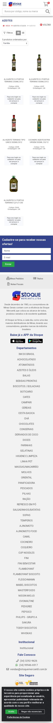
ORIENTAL (26, 477)
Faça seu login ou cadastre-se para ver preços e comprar (14, 100)
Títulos (39, 279)
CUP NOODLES (26, 552)
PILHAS (26, 493)
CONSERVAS (26, 429)
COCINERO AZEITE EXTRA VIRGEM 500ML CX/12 (39, 141)
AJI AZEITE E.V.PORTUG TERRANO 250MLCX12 (14, 80)
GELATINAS (26, 450)
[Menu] (4, 4)
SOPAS (26, 515)
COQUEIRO (26, 547)
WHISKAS (26, 633)
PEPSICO (27, 611)
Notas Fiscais (16, 284)
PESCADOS (26, 488)
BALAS (26, 375)
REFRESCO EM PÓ (26, 504)
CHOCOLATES (26, 423)
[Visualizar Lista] (23, 33)
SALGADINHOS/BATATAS (26, 509)
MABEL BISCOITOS (26, 585)
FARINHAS (26, 445)
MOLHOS (26, 472)
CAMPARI (26, 402)
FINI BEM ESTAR (26, 563)
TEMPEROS (26, 520)
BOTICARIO (26, 391)
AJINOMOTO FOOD (26, 531)
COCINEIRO (26, 542)
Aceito (11, 711)
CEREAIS (26, 407)
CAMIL (26, 536)
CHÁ (26, 418)
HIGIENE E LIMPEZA (26, 456)
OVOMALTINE (26, 601)
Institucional (26, 648)
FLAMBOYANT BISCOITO (26, 574)
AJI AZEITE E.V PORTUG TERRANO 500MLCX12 (39, 80)
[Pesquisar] (48, 11)
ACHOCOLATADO (26, 359)
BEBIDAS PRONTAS (26, 381)
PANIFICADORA (26, 483)
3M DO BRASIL (26, 354)
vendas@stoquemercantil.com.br (28, 669)
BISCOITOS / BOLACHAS (26, 386)
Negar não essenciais (31, 711)
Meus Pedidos (17, 279)
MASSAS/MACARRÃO (26, 466)
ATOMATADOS (26, 364)
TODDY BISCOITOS (26, 627)
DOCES (26, 440)
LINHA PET (26, 461)
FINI (26, 558)
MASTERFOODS (26, 590)
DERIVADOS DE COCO (26, 434)
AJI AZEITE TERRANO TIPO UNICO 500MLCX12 (14, 141)
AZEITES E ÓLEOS (26, 370)
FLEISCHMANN (26, 579)
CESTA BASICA (26, 413)
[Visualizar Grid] (18, 33)
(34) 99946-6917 (28, 665)
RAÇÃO (26, 499)
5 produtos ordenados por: (14, 39)
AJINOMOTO (26, 525)
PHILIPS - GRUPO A (26, 617)
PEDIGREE (26, 606)
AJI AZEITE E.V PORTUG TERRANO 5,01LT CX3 (14, 201)
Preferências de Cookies (18, 717)
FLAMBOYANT (26, 568)
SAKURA (26, 622)
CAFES (26, 397)
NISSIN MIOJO (27, 595)
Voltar (46, 24)
